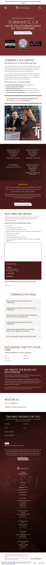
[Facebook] (21, 477)
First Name (7, 423)
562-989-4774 (23, 516)
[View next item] (7, 52)
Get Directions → (10, 276)
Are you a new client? (9, 431)
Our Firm (23, 484)
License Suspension (23, 492)
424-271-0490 (9, 100)
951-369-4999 (23, 526)
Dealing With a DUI (23, 487)
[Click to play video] (23, 123)
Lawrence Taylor (30, 75)
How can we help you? (9, 435)
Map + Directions (23, 507)
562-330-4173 (23, 474)
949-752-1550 (23, 505)
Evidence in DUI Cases (23, 489)
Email (24, 427)
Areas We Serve (23, 494)
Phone (6, 427)
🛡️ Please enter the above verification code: (14, 445)
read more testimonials (23, 204)
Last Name (25, 423)
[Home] (22, 8)
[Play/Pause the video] (3, 390)
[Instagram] (24, 477)
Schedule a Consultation (23, 32)
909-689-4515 (23, 536)
